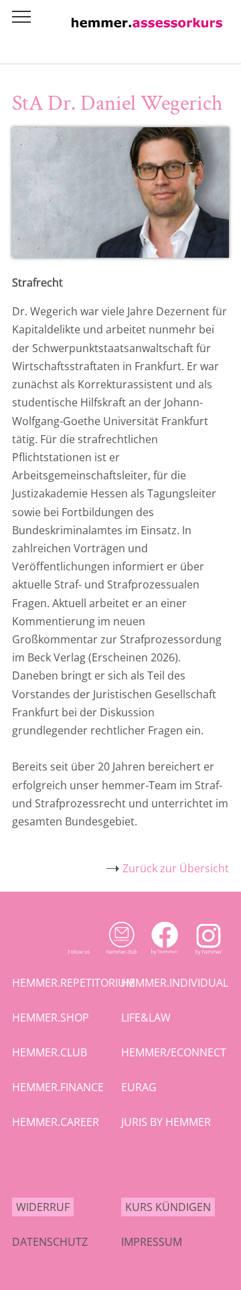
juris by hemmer (166, 1122)
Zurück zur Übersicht (176, 868)
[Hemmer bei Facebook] (165, 958)
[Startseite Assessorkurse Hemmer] (147, 31)
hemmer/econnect (173, 1052)
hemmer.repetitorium (73, 982)
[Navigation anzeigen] (21, 17)
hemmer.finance (58, 1087)
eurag (139, 1087)
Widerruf (43, 1207)
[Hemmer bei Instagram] (208, 958)
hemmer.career (55, 1122)
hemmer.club (49, 1052)
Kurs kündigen (168, 1207)
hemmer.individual (174, 982)
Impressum (151, 1241)
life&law (146, 1017)
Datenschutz (50, 1241)
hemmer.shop (50, 1017)
